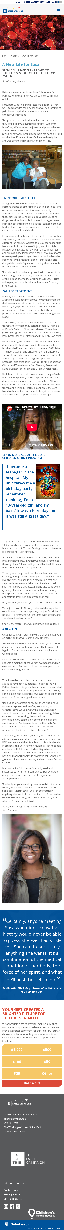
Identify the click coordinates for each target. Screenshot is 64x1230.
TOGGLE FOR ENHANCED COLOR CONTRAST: (35, 1)
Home (4, 56)
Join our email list (14, 1183)
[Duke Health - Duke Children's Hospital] (19, 1104)
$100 (17, 1061)
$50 (47, 1061)
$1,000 (17, 1049)
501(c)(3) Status (13, 1199)
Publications (11, 1190)
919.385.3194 (11, 1123)
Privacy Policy (12, 1194)
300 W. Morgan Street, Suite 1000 (22, 1127)
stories (13, 56)
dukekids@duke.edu (15, 1118)
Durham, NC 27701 (14, 1131)
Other (47, 1073)
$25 (17, 1073)
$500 (47, 1049)
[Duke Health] (16, 1223)
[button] (59, 2)
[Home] (13, 9)
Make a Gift (32, 1083)
